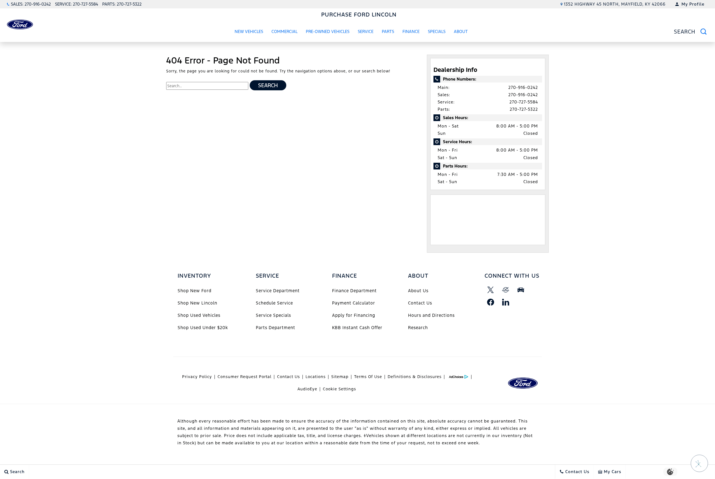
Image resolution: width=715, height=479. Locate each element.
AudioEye (307, 388)
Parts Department (275, 327)
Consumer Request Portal (244, 376)
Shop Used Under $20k (203, 327)
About (461, 31)
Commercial (284, 31)
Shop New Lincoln (197, 303)
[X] (491, 290)
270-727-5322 (524, 109)
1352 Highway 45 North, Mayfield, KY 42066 (615, 4)
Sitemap (340, 376)
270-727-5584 (523, 102)
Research (418, 327)
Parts (388, 31)
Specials (436, 31)
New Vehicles (249, 31)
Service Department (278, 290)
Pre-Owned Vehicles (327, 31)
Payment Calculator (353, 303)
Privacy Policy (197, 376)
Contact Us (420, 303)
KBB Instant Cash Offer (357, 327)
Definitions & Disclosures (415, 376)
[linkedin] (506, 302)
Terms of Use (368, 376)
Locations (316, 376)
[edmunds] (521, 290)
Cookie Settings (339, 388)
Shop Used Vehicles (199, 315)
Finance (411, 31)
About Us (418, 290)
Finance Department (354, 290)
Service (365, 31)
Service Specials (273, 315)
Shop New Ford (194, 290)
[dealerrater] (506, 290)
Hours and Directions (431, 315)
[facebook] (491, 302)
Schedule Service (274, 303)
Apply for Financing (353, 315)
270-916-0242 (523, 87)
